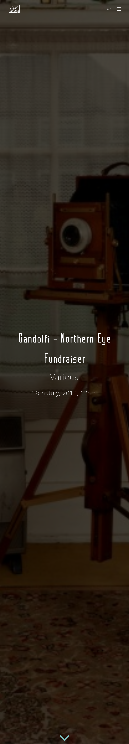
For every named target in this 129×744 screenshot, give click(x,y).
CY (109, 9)
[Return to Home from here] (14, 9)
